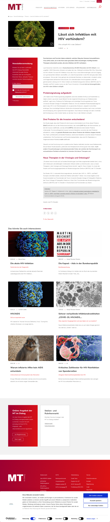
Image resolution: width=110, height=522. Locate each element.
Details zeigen (91, 518)
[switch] (48, 518)
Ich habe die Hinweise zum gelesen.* (22, 91)
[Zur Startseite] (15, 7)
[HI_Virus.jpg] (31, 34)
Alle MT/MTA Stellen (45, 478)
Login (87, 487)
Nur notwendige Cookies (95, 505)
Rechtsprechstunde (61, 478)
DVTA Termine (75, 484)
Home (11, 16)
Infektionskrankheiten (63, 28)
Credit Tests (74, 478)
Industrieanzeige (49, 426)
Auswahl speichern (95, 500)
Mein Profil (89, 490)
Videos (81, 1)
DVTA (57, 475)
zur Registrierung (20, 434)
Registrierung (90, 484)
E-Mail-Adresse (16, 83)
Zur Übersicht (49, 219)
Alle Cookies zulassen (95, 495)
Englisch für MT (75, 481)
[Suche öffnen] (100, 7)
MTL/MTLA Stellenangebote (44, 487)
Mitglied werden (60, 484)
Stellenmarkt (48, 424)
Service (88, 475)
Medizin (72, 28)
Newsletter (87, 1)
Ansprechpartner (60, 481)
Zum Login (18, 439)
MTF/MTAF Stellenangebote (44, 482)
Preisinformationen (91, 478)
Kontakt (93, 1)
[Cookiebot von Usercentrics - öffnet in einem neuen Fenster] (11, 518)
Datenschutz (18, 92)
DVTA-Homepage (60, 487)
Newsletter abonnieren (23, 97)
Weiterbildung (75, 475)
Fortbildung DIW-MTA (77, 487)
